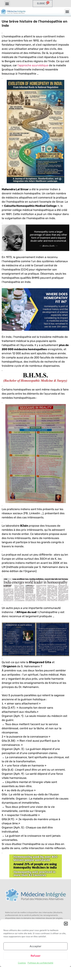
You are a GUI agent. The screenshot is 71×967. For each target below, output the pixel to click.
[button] (66, 923)
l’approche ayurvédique (33, 65)
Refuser (35, 955)
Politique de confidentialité (40, 962)
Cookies (22, 962)
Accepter (35, 946)
